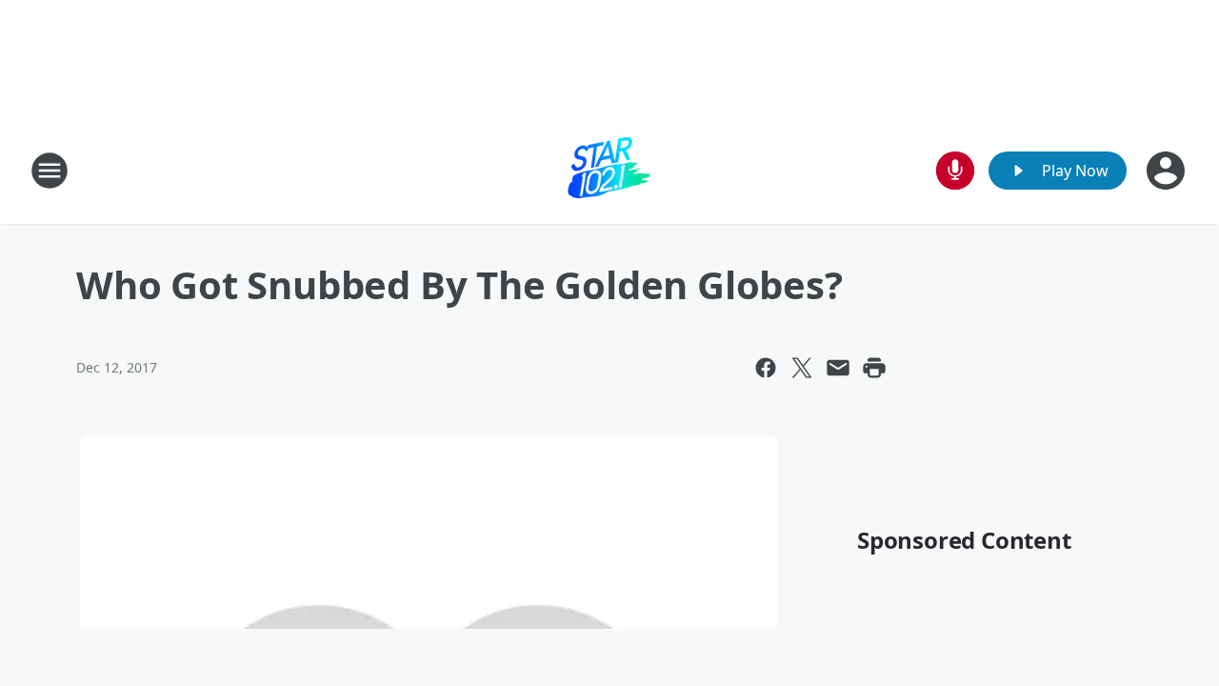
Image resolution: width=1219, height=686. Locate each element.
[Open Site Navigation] (49, 170)
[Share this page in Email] (838, 367)
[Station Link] (609, 170)
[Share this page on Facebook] (765, 367)
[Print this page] (874, 367)
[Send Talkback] (955, 170)
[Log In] (1168, 170)
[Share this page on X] (802, 367)
